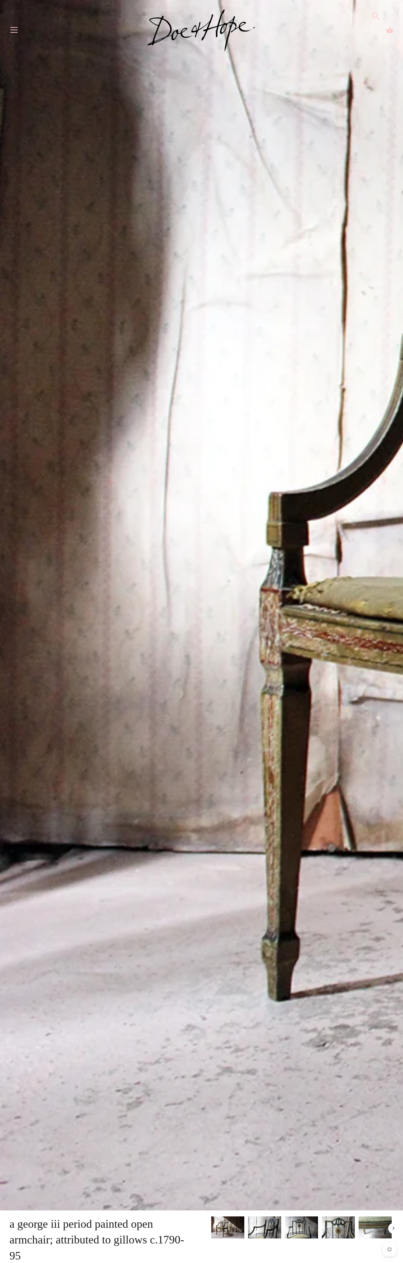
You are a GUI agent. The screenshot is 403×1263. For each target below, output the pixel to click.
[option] (228, 1228)
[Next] (393, 1228)
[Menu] (14, 31)
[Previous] (211, 1228)
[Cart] (390, 30)
